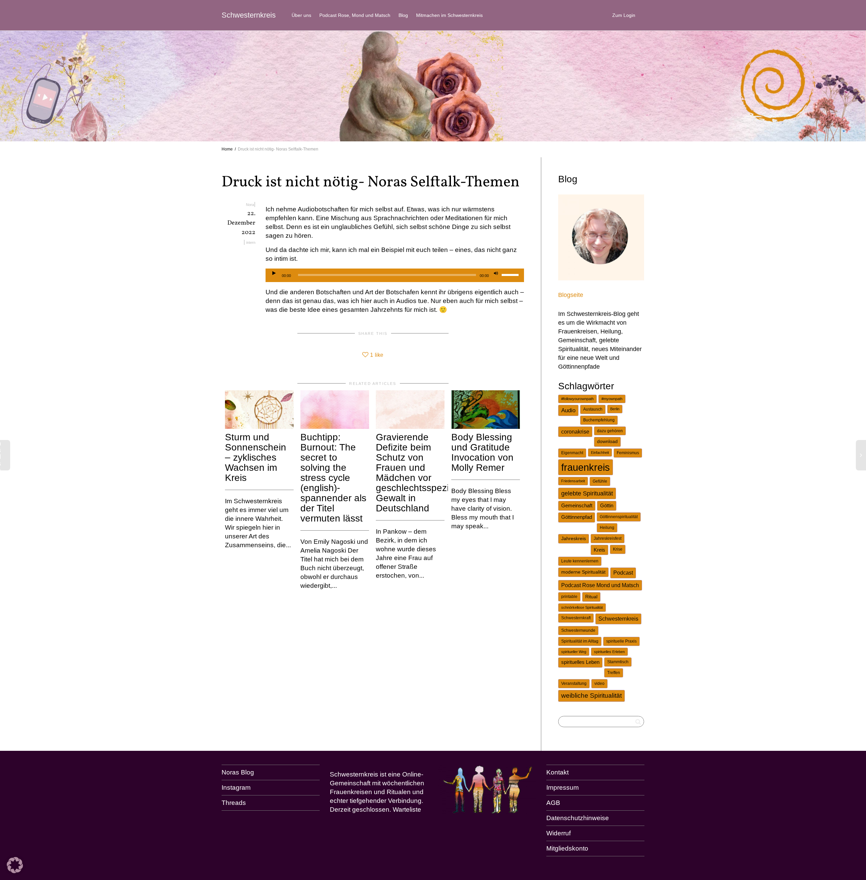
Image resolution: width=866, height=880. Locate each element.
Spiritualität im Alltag (579, 641)
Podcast (623, 573)
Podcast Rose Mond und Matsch (600, 585)
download (607, 441)
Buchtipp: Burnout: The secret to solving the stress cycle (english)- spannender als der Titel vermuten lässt (333, 478)
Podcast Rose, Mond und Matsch (354, 15)
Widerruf (558, 833)
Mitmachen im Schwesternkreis (449, 15)
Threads (234, 802)
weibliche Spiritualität (591, 695)
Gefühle (600, 481)
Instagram (236, 787)
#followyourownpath (577, 399)
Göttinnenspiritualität (619, 516)
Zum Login (623, 15)
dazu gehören (610, 431)
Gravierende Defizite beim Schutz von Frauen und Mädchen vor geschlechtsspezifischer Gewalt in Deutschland (426, 472)
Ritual (591, 596)
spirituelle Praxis (621, 641)
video (599, 683)
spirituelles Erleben (609, 652)
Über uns (301, 15)
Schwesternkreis (249, 15)
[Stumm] (496, 274)
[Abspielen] (274, 274)
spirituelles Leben (580, 662)
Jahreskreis (573, 538)
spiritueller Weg (573, 652)
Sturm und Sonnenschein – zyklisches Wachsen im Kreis (255, 457)
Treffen (613, 672)
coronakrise (575, 432)
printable (569, 596)
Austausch (592, 409)
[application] (395, 275)
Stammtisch (618, 661)
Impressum (562, 787)
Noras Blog (238, 772)
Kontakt (557, 772)
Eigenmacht (572, 452)
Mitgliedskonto (567, 848)
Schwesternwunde (578, 630)
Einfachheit (600, 452)
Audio (568, 410)
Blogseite (570, 295)
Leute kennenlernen (579, 561)
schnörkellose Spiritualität (582, 607)
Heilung (607, 527)
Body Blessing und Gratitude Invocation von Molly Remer (482, 452)
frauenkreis (585, 467)
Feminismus (628, 452)
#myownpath (611, 399)
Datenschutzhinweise (577, 817)
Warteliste (407, 809)
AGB (553, 802)
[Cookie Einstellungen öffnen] (15, 871)
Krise (617, 549)
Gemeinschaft (576, 505)
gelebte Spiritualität (587, 493)
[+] (259, 409)
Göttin (606, 505)
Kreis (599, 550)
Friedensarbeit (573, 481)
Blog (403, 15)
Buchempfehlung (599, 420)
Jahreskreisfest (607, 538)
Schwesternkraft (576, 618)
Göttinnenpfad (576, 517)
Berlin (614, 409)
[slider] (511, 275)
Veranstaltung (574, 683)
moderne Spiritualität (583, 572)
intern (250, 242)
